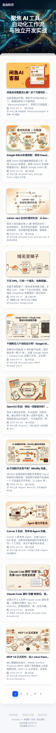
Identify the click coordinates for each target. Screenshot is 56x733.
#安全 (12, 613)
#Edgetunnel (26, 303)
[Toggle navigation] (50, 5)
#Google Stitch (14, 365)
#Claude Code (25, 174)
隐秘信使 (42, 715)
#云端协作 (11, 553)
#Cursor (22, 550)
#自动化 (22, 111)
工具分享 (32, 296)
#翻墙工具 (14, 300)
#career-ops (40, 237)
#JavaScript (13, 616)
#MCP (37, 362)
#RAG (9, 490)
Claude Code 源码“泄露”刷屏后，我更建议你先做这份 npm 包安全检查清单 (28, 593)
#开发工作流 (33, 550)
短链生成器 (28, 715)
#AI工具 (13, 111)
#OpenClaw (24, 676)
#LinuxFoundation (16, 679)
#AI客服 (15, 114)
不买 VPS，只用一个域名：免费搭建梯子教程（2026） (28, 280)
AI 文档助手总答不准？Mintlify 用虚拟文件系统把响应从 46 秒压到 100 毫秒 (28, 468)
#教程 (34, 300)
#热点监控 (34, 425)
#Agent (22, 487)
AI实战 (30, 108)
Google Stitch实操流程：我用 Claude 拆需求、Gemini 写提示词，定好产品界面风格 (28, 155)
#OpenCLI (23, 425)
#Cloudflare (13, 303)
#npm (28, 613)
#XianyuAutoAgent (36, 111)
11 (35, 694)
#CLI (12, 428)
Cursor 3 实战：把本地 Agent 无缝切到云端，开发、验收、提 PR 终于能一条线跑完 (28, 531)
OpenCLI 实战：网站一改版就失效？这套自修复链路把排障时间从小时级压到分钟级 (28, 406)
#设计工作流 (20, 177)
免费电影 (13, 715)
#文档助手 (42, 487)
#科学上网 (25, 300)
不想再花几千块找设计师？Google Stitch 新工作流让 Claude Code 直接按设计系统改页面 (28, 343)
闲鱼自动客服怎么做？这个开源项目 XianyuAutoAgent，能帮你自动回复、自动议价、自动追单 (28, 92)
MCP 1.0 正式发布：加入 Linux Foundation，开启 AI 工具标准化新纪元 (28, 656)
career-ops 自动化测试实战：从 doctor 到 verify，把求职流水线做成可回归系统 (28, 218)
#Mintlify (31, 487)
